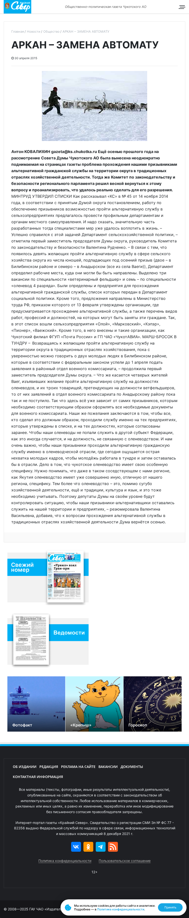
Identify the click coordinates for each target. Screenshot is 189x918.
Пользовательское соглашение (125, 861)
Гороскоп (137, 725)
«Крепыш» (81, 725)
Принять (170, 907)
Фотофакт (22, 725)
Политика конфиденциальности (64, 861)
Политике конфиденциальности (120, 909)
